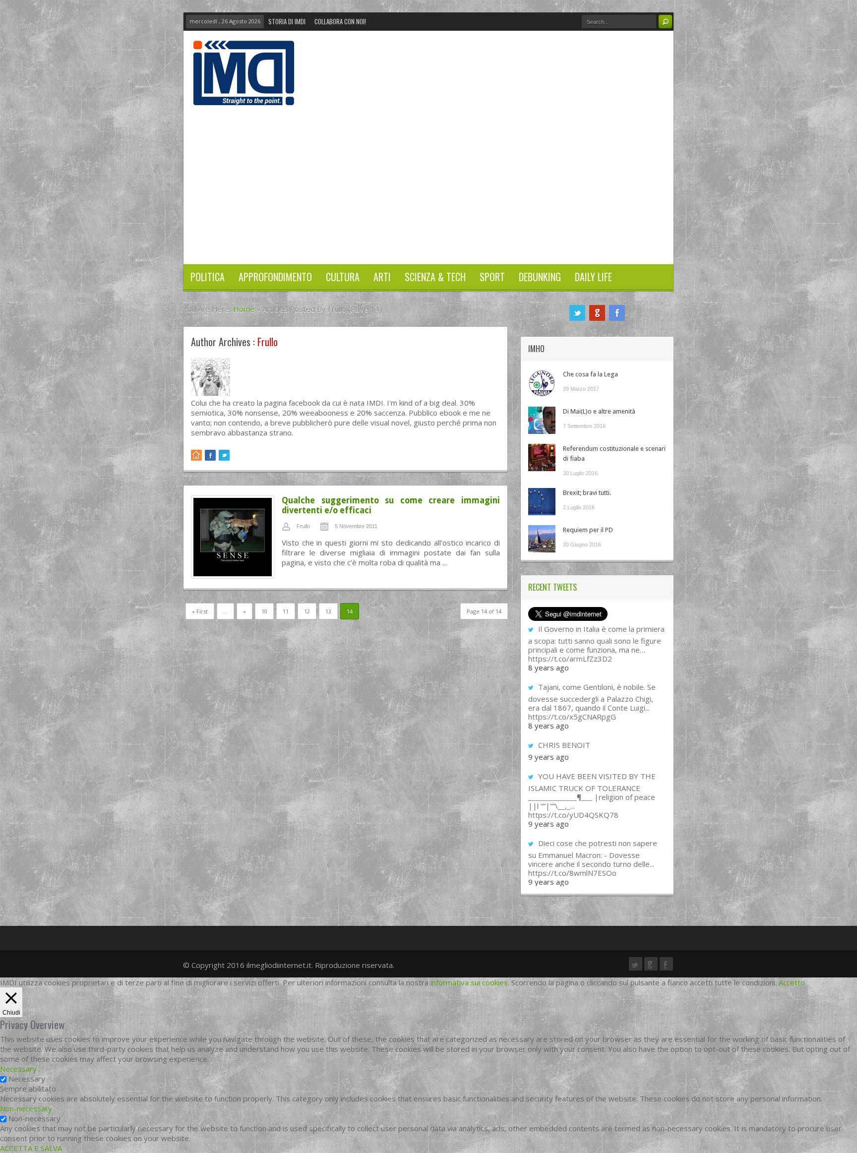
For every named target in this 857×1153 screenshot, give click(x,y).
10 (264, 611)
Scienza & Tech (435, 276)
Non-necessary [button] (26, 1108)
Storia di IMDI (287, 21)
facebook (617, 313)
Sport (492, 276)
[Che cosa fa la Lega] (541, 383)
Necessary (26, 1079)
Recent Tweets (552, 587)
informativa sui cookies (469, 982)
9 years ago (548, 757)
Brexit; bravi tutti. (587, 492)
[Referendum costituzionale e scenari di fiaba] (541, 457)
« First (200, 611)
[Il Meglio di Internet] (243, 95)
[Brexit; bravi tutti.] (541, 501)
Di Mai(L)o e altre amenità (599, 411)
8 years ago (548, 667)
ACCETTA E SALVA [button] (31, 1148)
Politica (207, 276)
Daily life (593, 276)
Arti (382, 276)
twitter (577, 313)
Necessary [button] (18, 1069)
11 (286, 611)
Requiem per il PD (588, 530)
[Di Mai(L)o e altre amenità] (541, 420)
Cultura (343, 276)
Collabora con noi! (340, 21)
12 (307, 611)
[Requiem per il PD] (541, 538)
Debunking (540, 276)
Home (243, 309)
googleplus (597, 313)
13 (328, 611)
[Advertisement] (428, 179)
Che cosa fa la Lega (590, 374)
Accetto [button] (792, 982)
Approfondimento (275, 276)
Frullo (303, 526)
